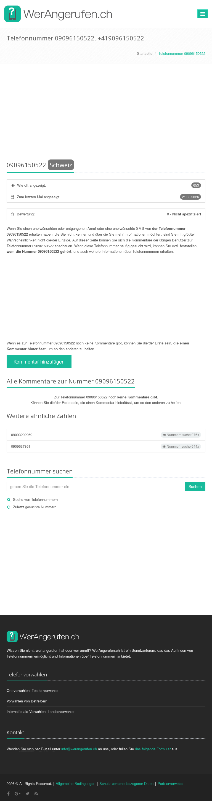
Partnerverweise (170, 783)
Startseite (144, 53)
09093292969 (105, 434)
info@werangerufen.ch (79, 748)
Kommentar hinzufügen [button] (39, 361)
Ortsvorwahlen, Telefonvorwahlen (33, 690)
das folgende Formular (153, 748)
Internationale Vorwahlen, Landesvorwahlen (41, 711)
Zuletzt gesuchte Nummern (34, 506)
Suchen (195, 486)
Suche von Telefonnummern (35, 499)
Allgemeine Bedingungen (75, 783)
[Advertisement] (106, 113)
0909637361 (105, 446)
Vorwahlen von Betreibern (27, 701)
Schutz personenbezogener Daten (126, 783)
